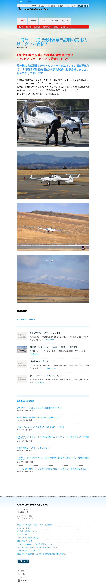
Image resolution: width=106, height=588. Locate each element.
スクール (22, 20)
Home (34, 6)
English (19, 2)
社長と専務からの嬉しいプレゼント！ (47, 333)
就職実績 (37, 27)
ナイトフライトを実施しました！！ (46, 376)
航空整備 (33, 20)
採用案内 (60, 6)
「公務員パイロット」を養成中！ (28, 551)
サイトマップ (70, 6)
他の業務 (65, 20)
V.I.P (43, 20)
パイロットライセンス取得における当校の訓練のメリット (37, 547)
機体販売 (54, 20)
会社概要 (42, 6)
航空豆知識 (46, 27)
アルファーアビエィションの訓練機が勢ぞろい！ (39, 408)
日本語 (28, 2)
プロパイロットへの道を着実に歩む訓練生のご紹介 (40, 427)
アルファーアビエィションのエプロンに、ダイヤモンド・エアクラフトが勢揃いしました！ (53, 438)
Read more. (50, 340)
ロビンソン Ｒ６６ (24, 528)
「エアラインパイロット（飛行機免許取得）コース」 (35, 544)
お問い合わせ (82, 6)
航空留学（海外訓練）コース (27, 531)
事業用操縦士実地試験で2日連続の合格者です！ (39, 417)
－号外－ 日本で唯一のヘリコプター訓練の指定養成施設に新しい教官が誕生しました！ (53, 458)
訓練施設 (55, 27)
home (20, 568)
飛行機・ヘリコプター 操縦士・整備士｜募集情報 (53, 347)
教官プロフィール (42, 30)
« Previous (22, 319)
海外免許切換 (55, 30)
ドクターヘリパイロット (26, 30)
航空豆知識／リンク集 (24, 541)
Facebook (23, 580)
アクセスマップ (67, 30)
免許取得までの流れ (25, 27)
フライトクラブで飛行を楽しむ (28, 538)
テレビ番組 (51, 6)
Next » (32, 319)
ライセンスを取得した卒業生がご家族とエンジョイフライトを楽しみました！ (53, 469)
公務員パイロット (67, 27)
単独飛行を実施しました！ (42, 361)
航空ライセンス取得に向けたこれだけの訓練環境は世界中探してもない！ (42, 554)
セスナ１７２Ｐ (22, 534)
